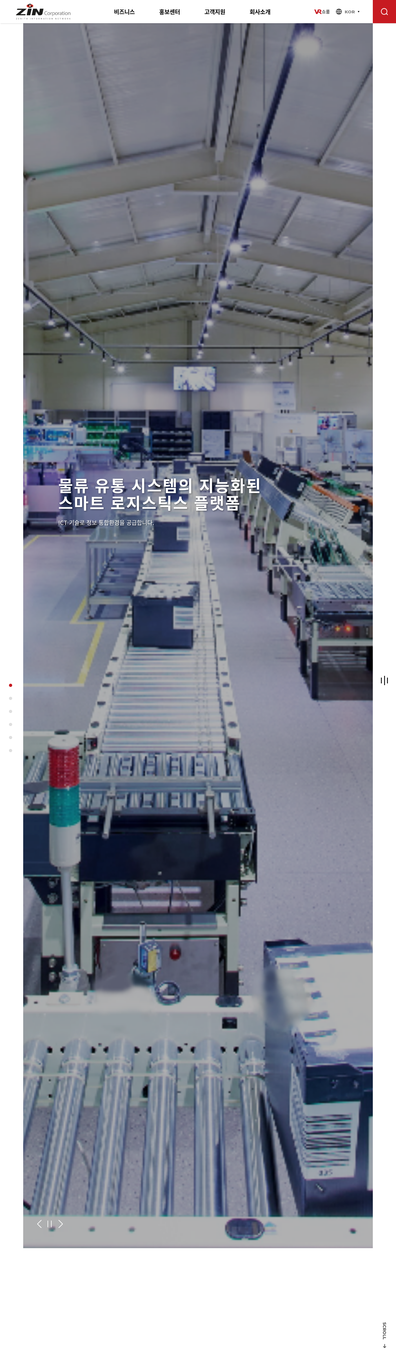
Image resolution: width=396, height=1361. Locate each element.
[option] (198, 635)
